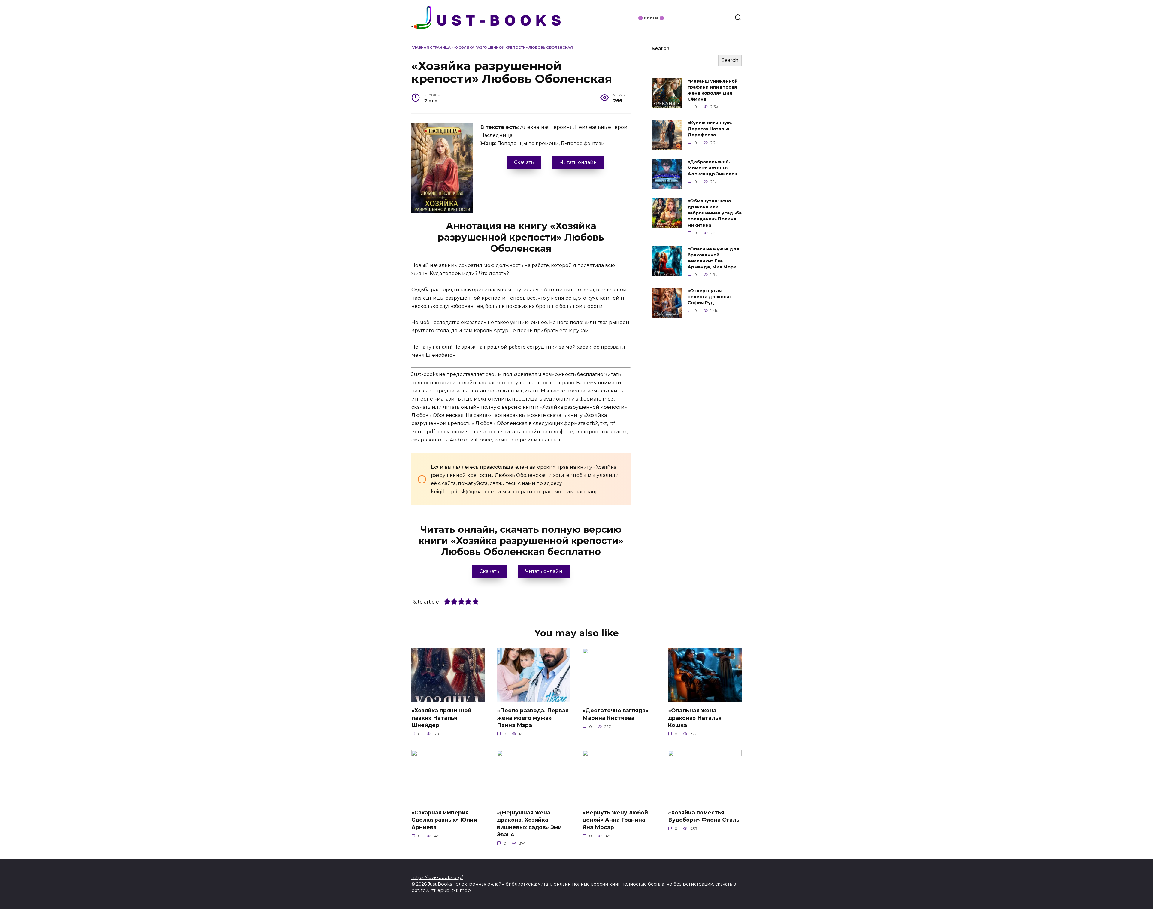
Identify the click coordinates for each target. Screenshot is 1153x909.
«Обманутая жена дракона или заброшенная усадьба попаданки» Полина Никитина (715, 213)
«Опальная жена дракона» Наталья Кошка (695, 717)
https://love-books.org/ (437, 877)
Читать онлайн (578, 162)
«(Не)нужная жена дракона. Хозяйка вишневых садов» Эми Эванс (529, 823)
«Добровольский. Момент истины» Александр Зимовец (713, 168)
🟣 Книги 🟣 (651, 18)
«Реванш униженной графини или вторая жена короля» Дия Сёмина (713, 90)
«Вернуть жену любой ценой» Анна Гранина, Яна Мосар (615, 819)
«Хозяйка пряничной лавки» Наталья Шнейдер (441, 717)
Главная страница (431, 47)
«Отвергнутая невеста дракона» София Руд (710, 296)
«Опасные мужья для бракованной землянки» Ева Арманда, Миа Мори (713, 258)
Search (661, 48)
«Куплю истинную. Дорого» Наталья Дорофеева (710, 129)
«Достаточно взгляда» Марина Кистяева (616, 714)
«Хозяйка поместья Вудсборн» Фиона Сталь (704, 816)
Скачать (524, 162)
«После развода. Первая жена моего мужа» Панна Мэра (533, 717)
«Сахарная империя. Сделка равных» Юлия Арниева (444, 819)
